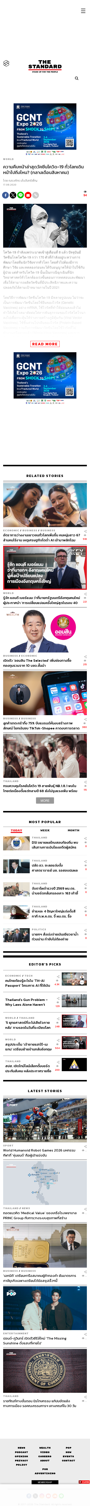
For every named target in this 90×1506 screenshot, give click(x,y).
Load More (45, 1415)
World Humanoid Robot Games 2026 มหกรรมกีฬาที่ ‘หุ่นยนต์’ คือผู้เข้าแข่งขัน (39, 1152)
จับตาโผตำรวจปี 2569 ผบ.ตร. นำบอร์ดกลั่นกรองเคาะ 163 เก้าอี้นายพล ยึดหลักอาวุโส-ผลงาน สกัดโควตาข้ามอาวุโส (55, 890)
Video (45, 1452)
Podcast (21, 1452)
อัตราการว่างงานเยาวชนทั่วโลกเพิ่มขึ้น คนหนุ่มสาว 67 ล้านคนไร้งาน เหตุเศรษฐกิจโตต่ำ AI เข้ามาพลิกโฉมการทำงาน (41, 537)
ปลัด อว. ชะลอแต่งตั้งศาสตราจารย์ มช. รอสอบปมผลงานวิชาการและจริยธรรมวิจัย (55, 867)
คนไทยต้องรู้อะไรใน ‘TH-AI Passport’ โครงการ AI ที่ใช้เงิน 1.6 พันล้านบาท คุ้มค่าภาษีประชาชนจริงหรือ (27, 983)
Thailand (11, 781)
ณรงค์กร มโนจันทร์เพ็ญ (23, 180)
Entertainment (16, 1333)
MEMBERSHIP (45, 1482)
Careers (44, 1456)
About (45, 1460)
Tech (28, 976)
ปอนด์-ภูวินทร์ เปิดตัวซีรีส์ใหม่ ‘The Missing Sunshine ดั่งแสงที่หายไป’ (35, 1340)
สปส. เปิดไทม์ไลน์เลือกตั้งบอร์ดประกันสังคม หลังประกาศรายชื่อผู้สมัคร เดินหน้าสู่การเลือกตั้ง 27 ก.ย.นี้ (28, 1068)
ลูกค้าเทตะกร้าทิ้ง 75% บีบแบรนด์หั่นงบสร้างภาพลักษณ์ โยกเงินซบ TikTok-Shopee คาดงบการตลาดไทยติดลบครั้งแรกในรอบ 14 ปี (41, 725)
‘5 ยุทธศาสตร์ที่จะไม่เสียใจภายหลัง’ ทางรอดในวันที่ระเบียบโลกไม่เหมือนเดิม (27, 1025)
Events (68, 1456)
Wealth (45, 1448)
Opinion (21, 1456)
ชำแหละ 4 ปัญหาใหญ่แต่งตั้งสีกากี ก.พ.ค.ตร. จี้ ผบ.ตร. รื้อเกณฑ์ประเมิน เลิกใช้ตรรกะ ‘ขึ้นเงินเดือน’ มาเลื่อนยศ (54, 913)
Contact (68, 1460)
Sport (8, 1145)
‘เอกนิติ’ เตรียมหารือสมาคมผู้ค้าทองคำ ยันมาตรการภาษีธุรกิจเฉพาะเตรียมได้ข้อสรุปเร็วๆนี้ (39, 1278)
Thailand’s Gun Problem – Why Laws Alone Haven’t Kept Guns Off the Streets (26, 1002)
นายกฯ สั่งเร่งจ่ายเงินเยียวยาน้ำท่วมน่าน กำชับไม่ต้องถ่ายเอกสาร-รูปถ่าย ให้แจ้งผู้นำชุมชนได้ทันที (55, 936)
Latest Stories (45, 1091)
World (8, 159)
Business (29, 530)
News (26, 1208)
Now (68, 1452)
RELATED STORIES (45, 475)
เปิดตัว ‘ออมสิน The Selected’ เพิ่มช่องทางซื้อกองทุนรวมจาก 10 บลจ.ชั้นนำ (37, 663)
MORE (45, 800)
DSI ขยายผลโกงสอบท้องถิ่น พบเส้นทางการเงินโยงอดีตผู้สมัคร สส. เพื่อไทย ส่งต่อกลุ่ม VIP (55, 845)
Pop (68, 1448)
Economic (11, 530)
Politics (39, 929)
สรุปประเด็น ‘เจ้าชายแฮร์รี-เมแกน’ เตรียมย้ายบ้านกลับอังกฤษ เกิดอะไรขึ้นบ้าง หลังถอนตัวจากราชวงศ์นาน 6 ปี (28, 1046)
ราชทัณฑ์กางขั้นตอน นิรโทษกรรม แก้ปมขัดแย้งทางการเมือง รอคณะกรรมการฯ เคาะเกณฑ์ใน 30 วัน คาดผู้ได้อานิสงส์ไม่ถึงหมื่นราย (39, 1403)
